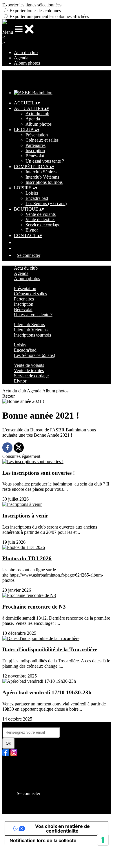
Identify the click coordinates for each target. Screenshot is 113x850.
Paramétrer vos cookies (35, 785)
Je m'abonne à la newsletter (27, 724)
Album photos (27, 63)
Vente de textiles (40, 219)
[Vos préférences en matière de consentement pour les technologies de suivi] (102, 839)
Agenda (21, 57)
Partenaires (35, 145)
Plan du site (24, 764)
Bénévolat (34, 155)
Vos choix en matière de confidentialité (62, 828)
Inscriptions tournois (44, 182)
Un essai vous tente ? (44, 161)
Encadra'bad (36, 198)
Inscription (35, 150)
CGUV (21, 780)
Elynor (31, 229)
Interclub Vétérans (42, 177)
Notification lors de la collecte (43, 840)
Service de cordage (42, 224)
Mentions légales (29, 774)
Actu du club (26, 52)
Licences (22, 769)
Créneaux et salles (42, 140)
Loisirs (31, 193)
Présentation (36, 134)
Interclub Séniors (41, 171)
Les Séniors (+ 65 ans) (46, 203)
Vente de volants (40, 214)
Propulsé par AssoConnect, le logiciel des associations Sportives (52, 809)
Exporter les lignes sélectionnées (31, 4)
